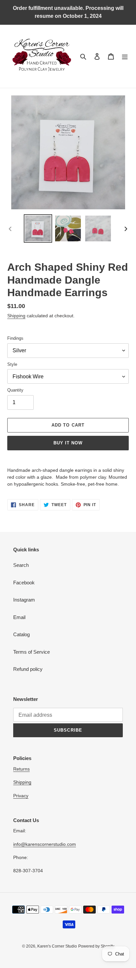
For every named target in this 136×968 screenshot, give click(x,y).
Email (19, 617)
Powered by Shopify (96, 946)
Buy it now (68, 442)
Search (21, 565)
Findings (15, 338)
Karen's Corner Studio (57, 946)
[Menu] (125, 56)
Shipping (16, 315)
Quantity (15, 390)
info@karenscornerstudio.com (44, 844)
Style (12, 364)
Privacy (20, 795)
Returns (21, 769)
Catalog (21, 634)
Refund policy (28, 669)
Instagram (24, 600)
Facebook (24, 582)
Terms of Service (31, 652)
